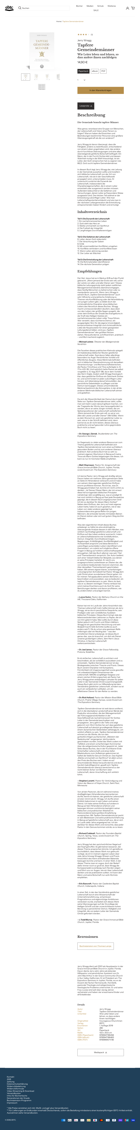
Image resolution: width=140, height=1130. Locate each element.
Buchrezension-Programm (19, 1100)
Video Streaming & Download (20, 1091)
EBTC (13, 1120)
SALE (96, 10)
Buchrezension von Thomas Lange (96, 946)
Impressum (12, 1103)
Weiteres (112, 6)
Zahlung (10, 1081)
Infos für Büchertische (17, 1096)
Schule (100, 6)
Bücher (79, 6)
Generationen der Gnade (18, 1098)
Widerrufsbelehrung (16, 1086)
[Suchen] (20, 8)
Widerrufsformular (15, 1088)
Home (58, 21)
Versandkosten (14, 1093)
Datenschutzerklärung (17, 1084)
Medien (90, 6)
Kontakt (10, 1077)
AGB (9, 1079)
